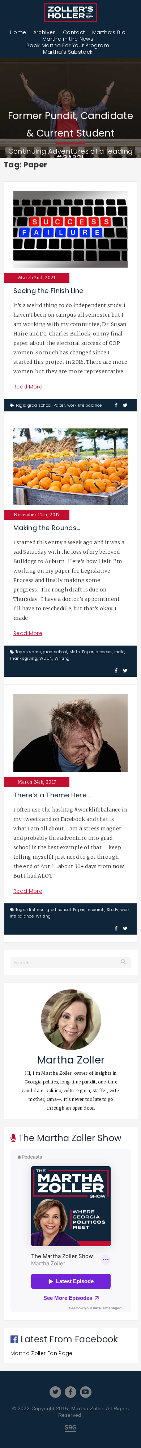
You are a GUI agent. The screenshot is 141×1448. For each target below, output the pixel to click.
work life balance (84, 405)
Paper (59, 405)
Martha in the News (67, 38)
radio (119, 652)
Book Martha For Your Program (67, 45)
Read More (27, 386)
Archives (44, 32)
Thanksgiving (23, 658)
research (95, 909)
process (103, 652)
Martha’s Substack (68, 52)
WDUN (45, 658)
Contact (74, 32)
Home (18, 32)
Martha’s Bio (108, 32)
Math (74, 652)
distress (36, 909)
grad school (39, 405)
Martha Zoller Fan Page (41, 1353)
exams (34, 652)
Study (113, 909)
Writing (62, 658)
